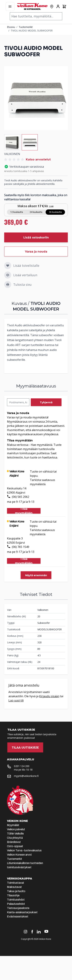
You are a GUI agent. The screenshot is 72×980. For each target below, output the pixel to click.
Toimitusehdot (16, 899)
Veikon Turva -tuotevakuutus (24, 850)
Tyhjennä (46, 402)
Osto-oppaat (15, 846)
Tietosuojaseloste (18, 908)
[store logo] (32, 6)
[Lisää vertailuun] (7, 275)
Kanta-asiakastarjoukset (22, 912)
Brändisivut (14, 841)
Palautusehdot (16, 903)
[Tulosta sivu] (7, 284)
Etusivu (11, 27)
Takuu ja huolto (16, 891)
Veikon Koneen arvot (19, 854)
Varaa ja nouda (36, 251)
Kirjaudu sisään (49, 696)
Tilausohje (13, 895)
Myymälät (13, 825)
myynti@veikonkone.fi (26, 776)
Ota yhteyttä (15, 837)
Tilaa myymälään (24, 511)
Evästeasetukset (17, 916)
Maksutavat (14, 886)
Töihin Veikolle (15, 833)
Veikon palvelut (16, 829)
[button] (14, 159)
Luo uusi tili (16, 700)
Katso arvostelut (38, 159)
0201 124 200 (21, 766)
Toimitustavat (15, 882)
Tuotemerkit (26, 27)
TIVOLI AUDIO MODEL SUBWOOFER (32, 30)
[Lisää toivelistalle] (7, 265)
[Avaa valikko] (10, 6)
